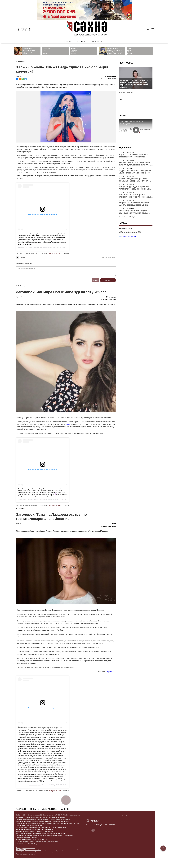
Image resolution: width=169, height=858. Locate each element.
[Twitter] (25, 29)
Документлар (50, 809)
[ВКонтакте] (17, 79)
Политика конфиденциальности (26, 854)
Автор (113, 524)
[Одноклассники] (20, 79)
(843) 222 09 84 (110, 825)
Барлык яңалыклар (126, 217)
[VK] (22, 29)
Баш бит (82, 41)
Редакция (21, 809)
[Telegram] (25, 79)
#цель (68, 424)
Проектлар (98, 41)
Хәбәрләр (21, 61)
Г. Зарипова (111, 297)
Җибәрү (108, 280)
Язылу (67, 41)
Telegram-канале (55, 253)
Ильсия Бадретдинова (34, 247)
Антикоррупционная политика (25, 848)
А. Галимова (110, 76)
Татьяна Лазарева (34, 785)
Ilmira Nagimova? (33, 499)
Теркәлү (95, 280)
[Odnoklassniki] (18, 29)
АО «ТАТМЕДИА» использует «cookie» (28, 850)
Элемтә (34, 809)
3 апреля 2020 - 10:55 (108, 526)
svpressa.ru (111, 671)
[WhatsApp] (23, 79)
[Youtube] (29, 29)
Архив (65, 809)
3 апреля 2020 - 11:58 (108, 79)
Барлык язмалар (126, 92)
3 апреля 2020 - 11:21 (108, 299)
